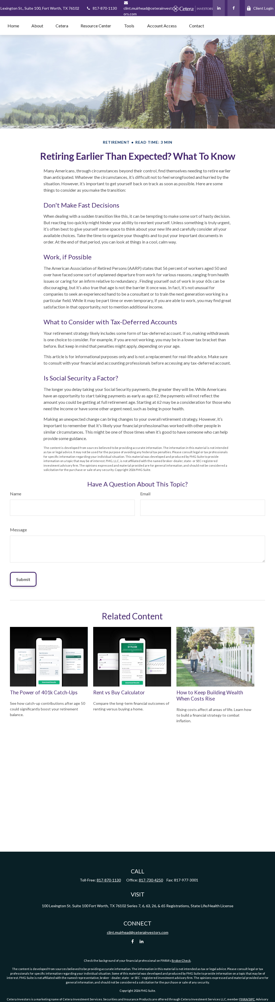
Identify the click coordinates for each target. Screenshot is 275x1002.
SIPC (252, 999)
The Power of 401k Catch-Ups (44, 692)
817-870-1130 (105, 8)
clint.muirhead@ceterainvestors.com (148, 11)
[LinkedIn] (219, 8)
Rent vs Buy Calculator (119, 692)
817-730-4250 (151, 880)
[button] (13, 25)
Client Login (263, 8)
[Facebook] (233, 8)
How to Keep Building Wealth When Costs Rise (209, 695)
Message (18, 529)
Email (145, 493)
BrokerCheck (181, 960)
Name (15, 493)
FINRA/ (244, 999)
